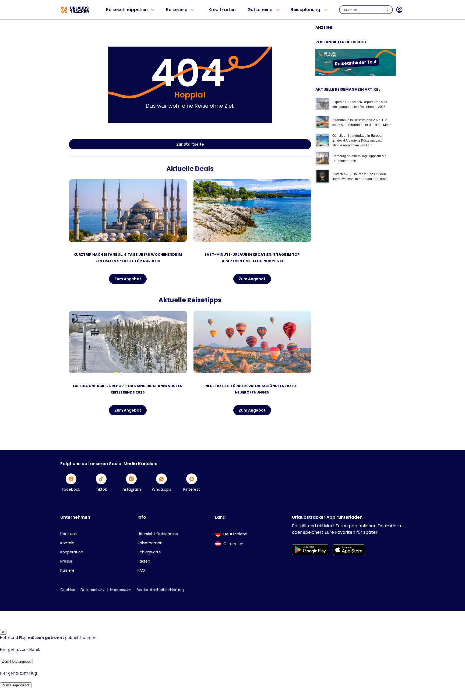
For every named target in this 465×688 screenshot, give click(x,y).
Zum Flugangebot (15, 685)
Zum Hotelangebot (16, 661)
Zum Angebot (127, 279)
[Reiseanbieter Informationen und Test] (355, 75)
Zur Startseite (190, 144)
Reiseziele (176, 9)
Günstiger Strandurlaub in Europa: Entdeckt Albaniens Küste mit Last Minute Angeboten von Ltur (357, 140)
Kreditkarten (222, 9)
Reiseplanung (305, 9)
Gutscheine (259, 9)
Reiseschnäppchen (127, 9)
